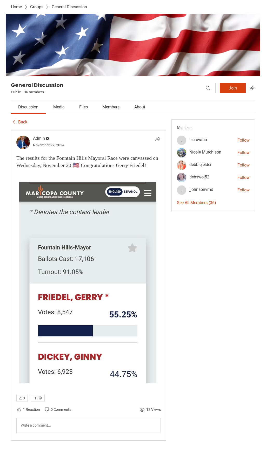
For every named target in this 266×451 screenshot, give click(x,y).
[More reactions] (38, 398)
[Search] (208, 88)
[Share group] (252, 88)
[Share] (158, 139)
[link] (28, 107)
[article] (88, 285)
